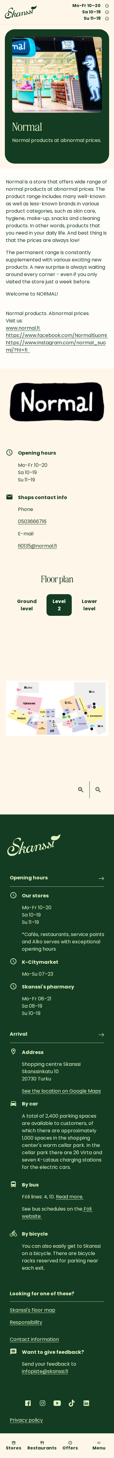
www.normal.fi (23, 328)
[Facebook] (28, 1403)
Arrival (18, 1035)
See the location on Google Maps (61, 1090)
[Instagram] (42, 1403)
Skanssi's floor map (32, 1310)
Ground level (27, 605)
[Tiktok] (71, 1403)
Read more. (69, 1196)
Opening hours (29, 878)
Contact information (34, 1339)
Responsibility (26, 1322)
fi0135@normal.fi (37, 545)
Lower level (89, 605)
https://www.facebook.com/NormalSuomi (57, 335)
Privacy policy (26, 1420)
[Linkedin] (86, 1403)
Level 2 (59, 605)
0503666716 (32, 521)
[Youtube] (57, 1403)
